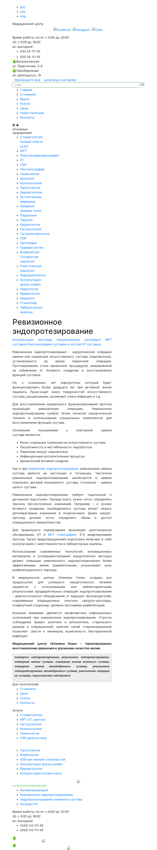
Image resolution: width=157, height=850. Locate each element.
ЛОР (23, 238)
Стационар (28, 303)
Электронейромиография (39, 155)
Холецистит (29, 804)
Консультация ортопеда (32, 340)
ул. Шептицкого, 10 (27, 840)
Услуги (25, 104)
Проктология (30, 188)
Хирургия (27, 298)
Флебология (29, 755)
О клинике (28, 94)
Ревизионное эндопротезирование (46, 795)
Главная (26, 90)
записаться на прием (60, 80)
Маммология (30, 293)
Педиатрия (28, 215)
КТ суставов (91, 344)
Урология (27, 178)
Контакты (27, 117)
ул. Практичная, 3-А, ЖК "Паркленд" (39, 848)
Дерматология (31, 192)
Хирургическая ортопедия (79, 340)
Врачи (24, 99)
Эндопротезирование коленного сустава (51, 799)
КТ (22, 160)
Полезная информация (29, 785)
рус (22, 7)
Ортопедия (28, 243)
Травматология (31, 247)
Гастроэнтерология (35, 234)
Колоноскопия (31, 183)
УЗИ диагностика (33, 738)
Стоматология (31, 715)
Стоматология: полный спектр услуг (31, 141)
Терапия (26, 220)
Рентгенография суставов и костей (54, 344)
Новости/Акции (32, 113)
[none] (62, 29)
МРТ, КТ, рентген (32, 719)
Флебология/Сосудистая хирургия (29, 256)
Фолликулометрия (34, 790)
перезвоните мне (27, 80)
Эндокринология (33, 275)
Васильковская (27, 845)
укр (22, 11)
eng (22, 16)
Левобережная (27, 838)
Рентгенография (32, 169)
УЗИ (23, 165)
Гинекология (29, 174)
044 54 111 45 (30, 51)
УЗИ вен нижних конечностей (42, 759)
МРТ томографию (62, 534)
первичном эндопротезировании (53, 468)
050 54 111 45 (30, 57)
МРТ (23, 151)
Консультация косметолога (41, 773)
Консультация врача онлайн (41, 764)
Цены (24, 108)
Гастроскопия (30, 229)
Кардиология (30, 224)
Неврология (29, 289)
